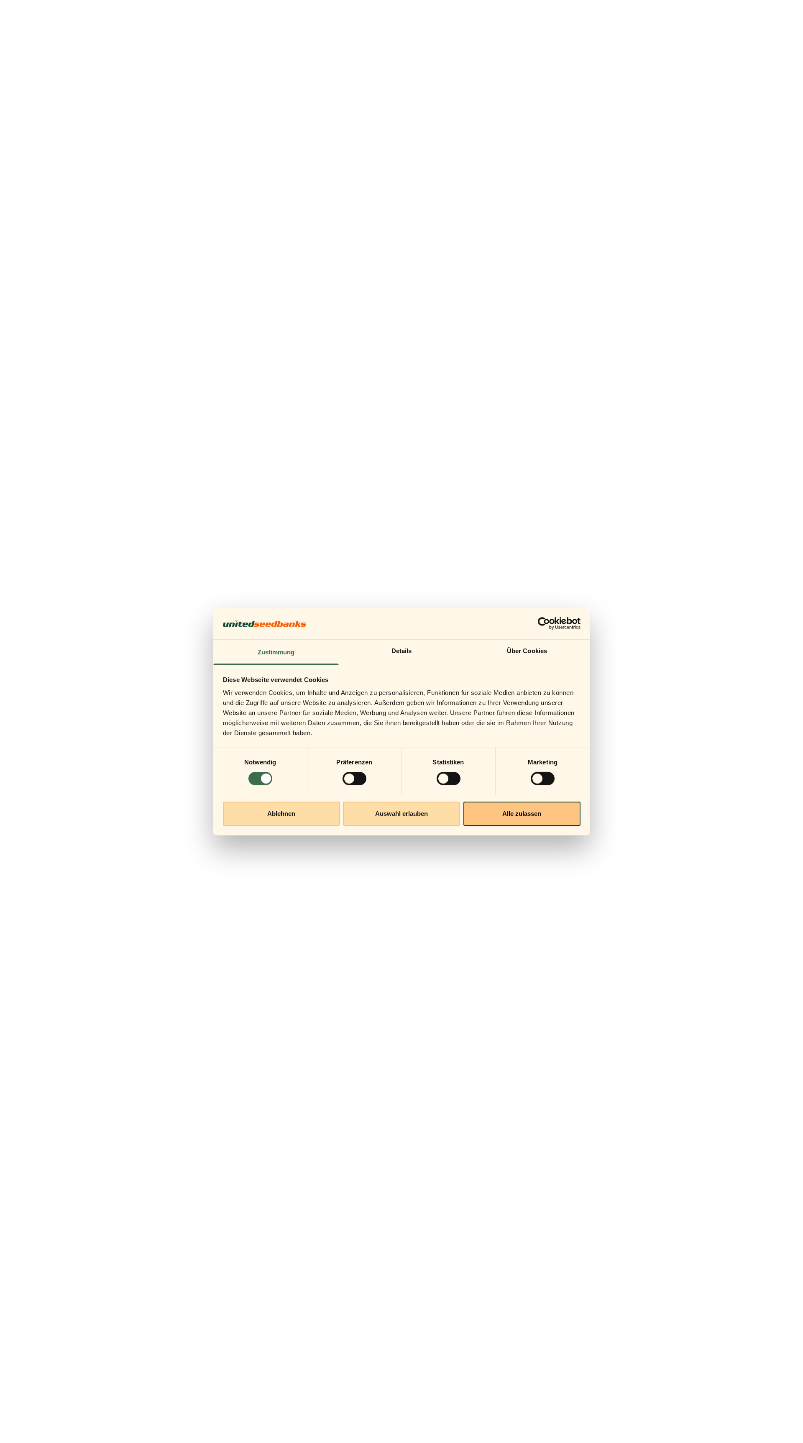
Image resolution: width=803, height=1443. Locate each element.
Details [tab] (401, 650)
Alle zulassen (521, 813)
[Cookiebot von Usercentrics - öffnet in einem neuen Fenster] (544, 623)
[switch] (354, 778)
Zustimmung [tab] (276, 651)
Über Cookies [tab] (527, 650)
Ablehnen (281, 813)
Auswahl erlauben (401, 813)
